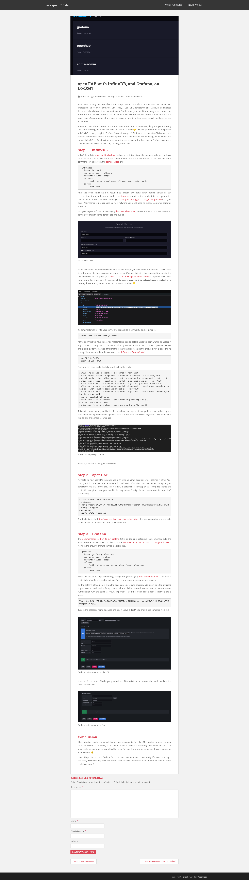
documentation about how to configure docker (146, 542)
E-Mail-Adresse (78, 831)
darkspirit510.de (57, 5)
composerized (112, 161)
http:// (142, 576)
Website (74, 841)
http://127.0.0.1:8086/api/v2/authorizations (130, 276)
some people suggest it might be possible (140, 199)
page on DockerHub (105, 155)
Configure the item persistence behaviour (119, 519)
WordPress (202, 877)
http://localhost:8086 (125, 211)
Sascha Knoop (99, 96)
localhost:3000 (152, 576)
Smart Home (136, 96)
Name (74, 821)
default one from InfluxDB (133, 352)
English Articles (195, 5)
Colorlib (183, 877)
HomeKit (125, 196)
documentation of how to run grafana (100, 539)
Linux (127, 96)
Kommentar (76, 787)
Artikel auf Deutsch (174, 5)
